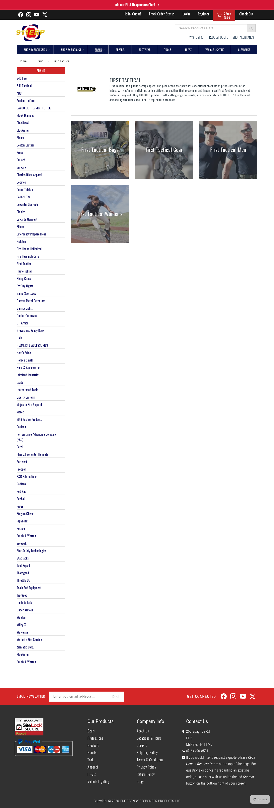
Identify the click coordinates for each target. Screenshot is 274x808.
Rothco (21, 528)
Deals (91, 730)
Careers (142, 745)
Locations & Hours (149, 738)
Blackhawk (23, 122)
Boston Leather (25, 145)
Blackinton (23, 130)
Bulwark (21, 167)
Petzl (20, 446)
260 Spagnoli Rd (198, 731)
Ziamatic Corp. (25, 647)
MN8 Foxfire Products (29, 419)
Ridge (20, 506)
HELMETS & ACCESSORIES (32, 345)
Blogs (140, 781)
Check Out (246, 13)
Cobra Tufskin (25, 189)
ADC (19, 93)
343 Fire (22, 78)
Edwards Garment (27, 219)
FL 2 (189, 738)
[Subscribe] (115, 696)
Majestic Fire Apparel (29, 404)
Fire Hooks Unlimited (29, 248)
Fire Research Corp (28, 256)
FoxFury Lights (25, 286)
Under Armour (25, 610)
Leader (20, 382)
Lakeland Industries (28, 375)
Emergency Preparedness (31, 234)
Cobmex (21, 182)
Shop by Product (71, 49)
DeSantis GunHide (27, 204)
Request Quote (218, 37)
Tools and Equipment (29, 587)
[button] (224, 15)
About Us (143, 730)
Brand (98, 49)
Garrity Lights (25, 308)
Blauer (20, 137)
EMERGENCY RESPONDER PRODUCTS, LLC (150, 801)
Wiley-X (21, 624)
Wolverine (22, 632)
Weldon (21, 617)
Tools (90, 759)
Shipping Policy (147, 752)
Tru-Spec (22, 595)
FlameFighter (24, 271)
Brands (92, 752)
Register (203, 13)
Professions (95, 738)
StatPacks (23, 558)
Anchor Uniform (26, 100)
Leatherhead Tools (27, 389)
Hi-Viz (91, 774)
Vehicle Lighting (98, 781)
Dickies (21, 211)
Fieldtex (21, 241)
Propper (21, 469)
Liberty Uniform (26, 397)
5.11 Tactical (24, 85)
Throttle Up (23, 580)
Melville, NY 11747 (199, 744)
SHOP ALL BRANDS (243, 37)
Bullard (21, 160)
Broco (20, 152)
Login (186, 13)
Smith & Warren (26, 535)
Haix (19, 337)
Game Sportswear (27, 293)
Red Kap (21, 491)
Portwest (22, 461)
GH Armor (22, 323)
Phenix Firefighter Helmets (32, 454)
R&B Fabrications (27, 476)
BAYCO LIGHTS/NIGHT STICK (34, 108)
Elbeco (20, 226)
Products (93, 745)
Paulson (21, 426)
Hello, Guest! (132, 13)
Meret (20, 412)
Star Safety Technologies (31, 550)
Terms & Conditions (150, 759)
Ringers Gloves (25, 513)
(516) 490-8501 (197, 751)
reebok (21, 498)
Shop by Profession (35, 49)
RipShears (22, 521)
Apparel (92, 767)
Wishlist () (196, 37)
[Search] (251, 28)
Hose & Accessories (28, 367)
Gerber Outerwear (27, 315)
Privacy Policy (146, 767)
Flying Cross (24, 278)
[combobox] (215, 28)
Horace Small (25, 360)
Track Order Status (162, 13)
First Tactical (61, 61)
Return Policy (146, 774)
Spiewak (21, 543)
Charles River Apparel (29, 174)
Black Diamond (25, 115)
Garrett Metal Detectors (31, 300)
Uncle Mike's (24, 602)
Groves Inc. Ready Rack (30, 330)
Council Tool (24, 197)
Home (22, 61)
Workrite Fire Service (29, 639)
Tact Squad (23, 565)
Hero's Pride (24, 352)
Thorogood (23, 573)
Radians (21, 484)
